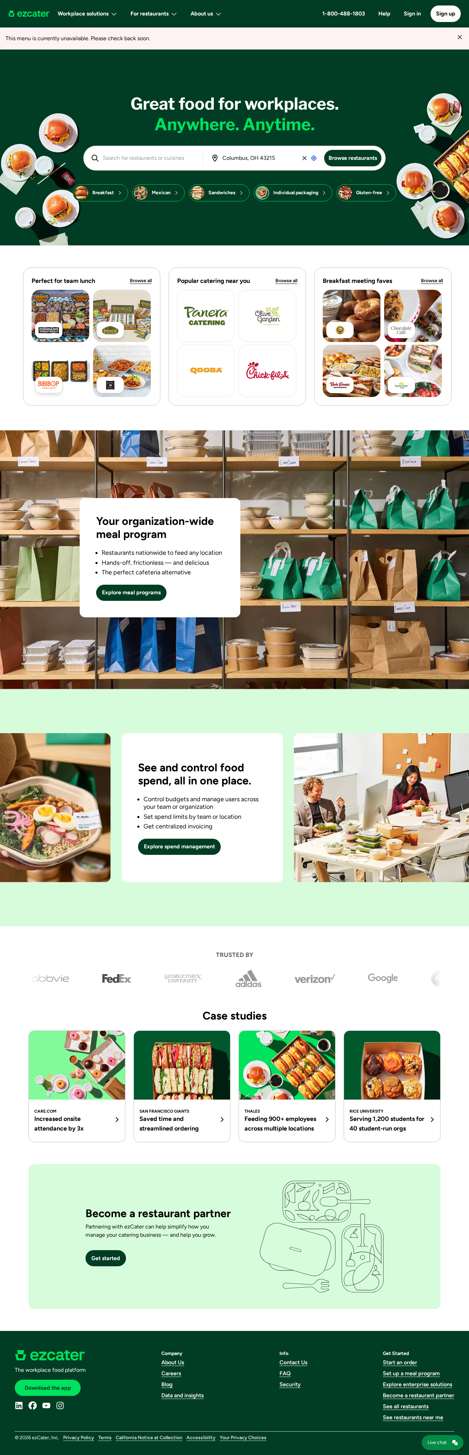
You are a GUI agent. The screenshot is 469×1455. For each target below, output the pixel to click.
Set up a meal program (411, 1373)
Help (384, 13)
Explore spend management (179, 846)
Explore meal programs (131, 592)
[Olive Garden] (267, 316)
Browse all (141, 281)
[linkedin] (19, 1405)
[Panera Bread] (206, 316)
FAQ (285, 1373)
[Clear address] (304, 158)
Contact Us (293, 1362)
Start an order (400, 1362)
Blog (167, 1384)
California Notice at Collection (149, 1438)
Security (290, 1384)
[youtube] (46, 1405)
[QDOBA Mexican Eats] (206, 371)
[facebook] (32, 1405)
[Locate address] (314, 158)
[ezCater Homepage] (28, 14)
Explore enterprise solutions (417, 1384)
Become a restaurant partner (418, 1395)
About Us (172, 1362)
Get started (105, 1258)
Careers (171, 1373)
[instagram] (60, 1405)
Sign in (412, 13)
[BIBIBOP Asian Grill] (60, 371)
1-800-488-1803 (343, 13)
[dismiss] (460, 37)
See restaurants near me (413, 1417)
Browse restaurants (353, 158)
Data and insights (182, 1395)
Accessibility (201, 1438)
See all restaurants (405, 1406)
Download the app (48, 1388)
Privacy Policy (78, 1438)
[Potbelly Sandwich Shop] (122, 316)
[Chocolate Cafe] (413, 316)
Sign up (445, 13)
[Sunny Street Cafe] (413, 371)
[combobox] (148, 158)
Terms (105, 1438)
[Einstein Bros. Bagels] (351, 316)
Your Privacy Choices (243, 1438)
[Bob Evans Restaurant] (351, 371)
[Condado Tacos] (60, 316)
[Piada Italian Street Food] (122, 371)
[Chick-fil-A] (267, 371)
